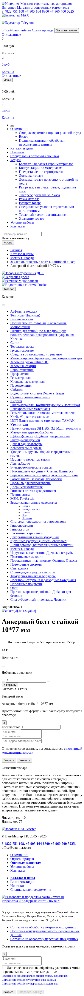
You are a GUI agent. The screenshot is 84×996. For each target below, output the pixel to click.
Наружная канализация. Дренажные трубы (41, 553)
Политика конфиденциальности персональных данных (35, 975)
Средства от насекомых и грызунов (36, 354)
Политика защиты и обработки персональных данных (42, 142)
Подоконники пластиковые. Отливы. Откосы (43, 560)
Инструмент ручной (25, 440)
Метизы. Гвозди (22, 258)
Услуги (15, 160)
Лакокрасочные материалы (30, 409)
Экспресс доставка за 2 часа (39, 195)
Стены (26, 506)
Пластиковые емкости (26, 556)
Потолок (27, 518)
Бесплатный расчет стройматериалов (46, 164)
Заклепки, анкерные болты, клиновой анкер (42, 262)
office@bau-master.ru (17, 30)
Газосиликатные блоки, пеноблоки (36, 479)
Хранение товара (31, 218)
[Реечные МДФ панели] (20, 281)
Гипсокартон (19, 529)
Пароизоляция (20, 385)
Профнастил (19, 374)
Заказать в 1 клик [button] (14, 689)
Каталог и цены (22, 148)
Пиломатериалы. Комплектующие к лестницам (45, 405)
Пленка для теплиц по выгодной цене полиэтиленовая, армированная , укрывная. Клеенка (42, 335)
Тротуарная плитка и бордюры (33, 576)
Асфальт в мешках (23, 311)
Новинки (17, 152)
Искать (7, 242)
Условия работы (22, 222)
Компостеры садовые (26, 448)
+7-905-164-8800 (37, 11)
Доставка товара (31, 175)
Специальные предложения (30, 889)
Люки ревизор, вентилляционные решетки (41, 545)
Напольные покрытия (26, 584)
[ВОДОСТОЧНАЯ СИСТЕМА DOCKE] (24, 285)
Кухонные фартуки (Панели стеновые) (38, 541)
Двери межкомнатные (26, 487)
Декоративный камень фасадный (34, 537)
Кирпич (16, 401)
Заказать (24, 760)
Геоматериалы (20, 378)
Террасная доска (22, 346)
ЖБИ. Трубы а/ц (22, 498)
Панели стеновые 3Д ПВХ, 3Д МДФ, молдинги (45, 428)
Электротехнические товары (31, 467)
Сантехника (19, 568)
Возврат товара (30, 203)
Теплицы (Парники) (25, 315)
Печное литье (20, 494)
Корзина (8, 72)
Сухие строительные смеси (30, 397)
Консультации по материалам (40, 168)
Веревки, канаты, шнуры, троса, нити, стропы (44, 475)
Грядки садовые (22, 350)
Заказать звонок (66, 30)
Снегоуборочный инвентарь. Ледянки (38, 599)
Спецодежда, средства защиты (32, 572)
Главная (16, 250)
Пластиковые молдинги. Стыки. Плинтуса (41, 471)
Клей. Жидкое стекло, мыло (30, 417)
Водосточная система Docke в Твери (37, 393)
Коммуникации (31, 509)
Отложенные (11, 34)
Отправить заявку (30, 992)
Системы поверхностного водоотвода (38, 521)
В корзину (9, 684)
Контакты (17, 226)
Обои (14, 588)
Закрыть (8, 760)
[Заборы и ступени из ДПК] (23, 273)
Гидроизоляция (21, 525)
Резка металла (29, 199)
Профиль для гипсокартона (30, 483)
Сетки (14, 342)
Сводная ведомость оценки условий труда (50, 133)
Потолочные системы (26, 564)
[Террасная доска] (15, 277)
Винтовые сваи (21, 319)
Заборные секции (23, 366)
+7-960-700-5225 (62, 11)
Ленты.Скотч (20, 463)
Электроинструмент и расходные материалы (43, 580)
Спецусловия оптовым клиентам (34, 156)
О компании (19, 129)
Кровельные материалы (27, 381)
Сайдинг (16, 389)
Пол (24, 515)
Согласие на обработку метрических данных (43, 927)
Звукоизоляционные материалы (33, 502)
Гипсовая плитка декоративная (33, 491)
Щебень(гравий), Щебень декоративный (40, 436)
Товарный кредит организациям (42, 214)
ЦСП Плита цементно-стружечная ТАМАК (42, 420)
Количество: (11, 727)
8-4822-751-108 (13, 11)
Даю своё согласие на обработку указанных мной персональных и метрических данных (41, 969)
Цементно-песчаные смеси (30, 459)
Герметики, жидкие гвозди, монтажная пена (42, 413)
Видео (23, 136)
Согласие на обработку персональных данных (44, 939)
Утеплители (19, 424)
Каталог (8, 289)
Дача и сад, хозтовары (26, 444)
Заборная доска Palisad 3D (29, 362)
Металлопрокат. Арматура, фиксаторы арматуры (46, 358)
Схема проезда (42, 30)
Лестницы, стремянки (26, 533)
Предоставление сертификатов (41, 172)
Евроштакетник (22, 370)
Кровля (26, 512)
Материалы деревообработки (31, 432)
